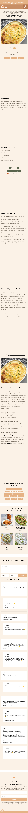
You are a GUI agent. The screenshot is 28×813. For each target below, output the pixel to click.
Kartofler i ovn (22, 12)
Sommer (14, 498)
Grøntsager (8, 493)
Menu (6, 6)
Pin (14, 58)
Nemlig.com (18, 173)
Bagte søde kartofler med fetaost (16, 355)
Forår (7, 498)
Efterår (21, 496)
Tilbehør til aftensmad (18, 11)
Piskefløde (10, 488)
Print (21, 58)
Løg (22, 493)
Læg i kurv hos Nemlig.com (14, 171)
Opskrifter (10, 11)
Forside (5, 11)
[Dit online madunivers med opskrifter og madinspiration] (2, 6)
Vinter (20, 498)
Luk (26, 781)
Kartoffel (16, 493)
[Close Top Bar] (27, 2)
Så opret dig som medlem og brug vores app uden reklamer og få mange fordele (14, 2)
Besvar (24, 583)
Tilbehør (3, 12)
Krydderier (19, 491)
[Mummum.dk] (14, 777)
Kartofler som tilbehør (12, 12)
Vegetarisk (13, 496)
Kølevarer (18, 488)
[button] (2, 810)
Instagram (7, 436)
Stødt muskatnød (10, 491)
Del (8, 58)
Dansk (6, 496)
